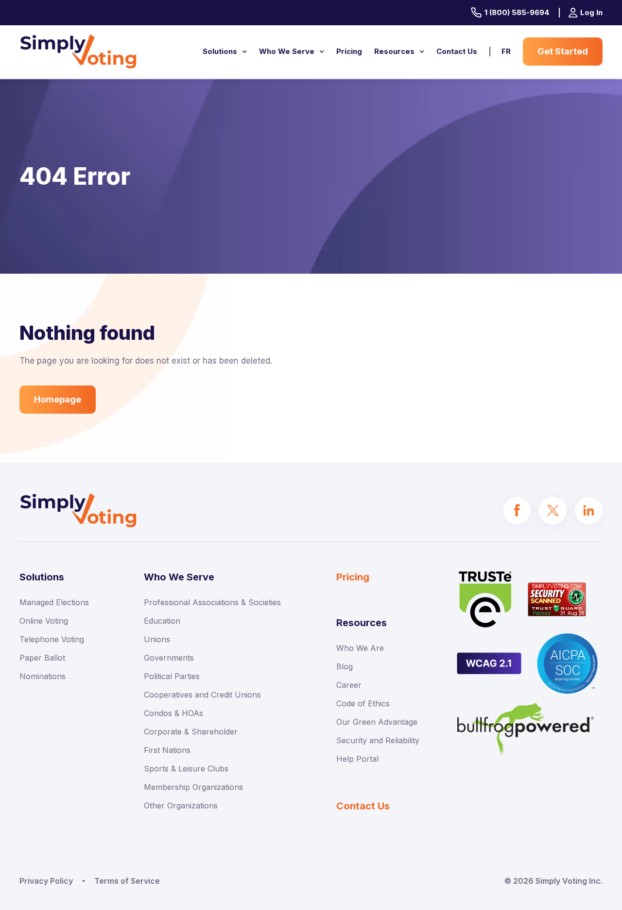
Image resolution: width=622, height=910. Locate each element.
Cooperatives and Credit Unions (202, 695)
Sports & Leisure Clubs (186, 768)
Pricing (349, 51)
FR (506, 51)
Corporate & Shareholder (191, 731)
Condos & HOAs (173, 713)
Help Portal (357, 759)
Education (162, 621)
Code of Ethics (363, 703)
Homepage (57, 399)
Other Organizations (181, 805)
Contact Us (456, 51)
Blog (344, 666)
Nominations (42, 676)
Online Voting (43, 621)
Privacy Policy (46, 881)
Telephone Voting (51, 639)
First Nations (167, 750)
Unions (157, 639)
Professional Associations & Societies (212, 602)
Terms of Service (127, 881)
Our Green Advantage (376, 722)
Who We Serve (286, 51)
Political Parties (172, 676)
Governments (169, 658)
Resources (394, 51)
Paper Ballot (42, 658)
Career (349, 685)
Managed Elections (54, 602)
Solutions (220, 51)
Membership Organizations (193, 787)
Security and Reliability (377, 740)
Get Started (562, 51)
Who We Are (360, 648)
